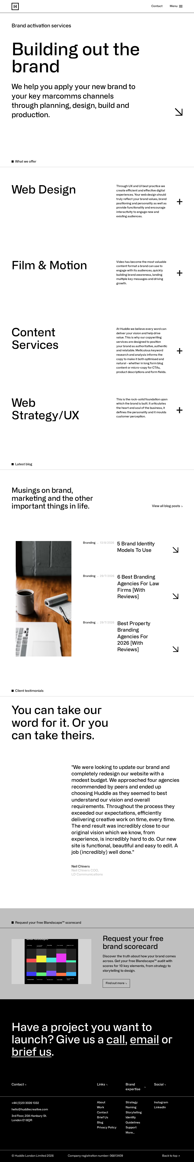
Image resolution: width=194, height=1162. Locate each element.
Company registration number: (89, 1156)
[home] (15, 6)
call (115, 1040)
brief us (32, 1053)
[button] (97, 413)
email (144, 1040)
